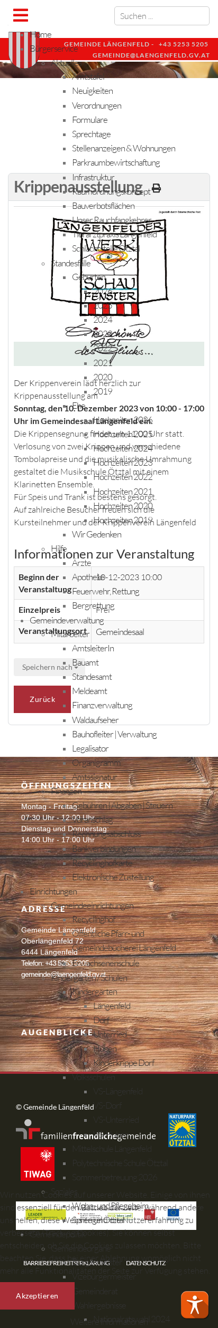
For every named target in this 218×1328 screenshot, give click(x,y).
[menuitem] (40, 34)
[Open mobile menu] (20, 15)
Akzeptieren (37, 1295)
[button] (195, 1305)
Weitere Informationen (109, 1321)
